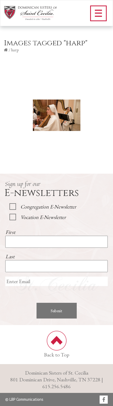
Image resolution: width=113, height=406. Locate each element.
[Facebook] (104, 400)
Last (10, 256)
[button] (98, 13)
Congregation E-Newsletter (48, 206)
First (10, 232)
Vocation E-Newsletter (43, 217)
